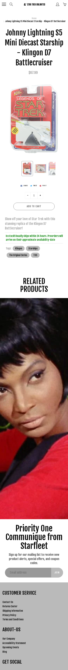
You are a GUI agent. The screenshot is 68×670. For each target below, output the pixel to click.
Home (34, 18)
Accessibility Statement (14, 643)
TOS (35, 255)
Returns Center (9, 606)
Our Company (8, 638)
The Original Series (18, 255)
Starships (32, 248)
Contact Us (7, 602)
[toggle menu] (4, 4)
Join (57, 572)
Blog (4, 651)
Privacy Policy (9, 615)
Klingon (18, 248)
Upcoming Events (10, 647)
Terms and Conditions (12, 619)
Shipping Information (12, 610)
